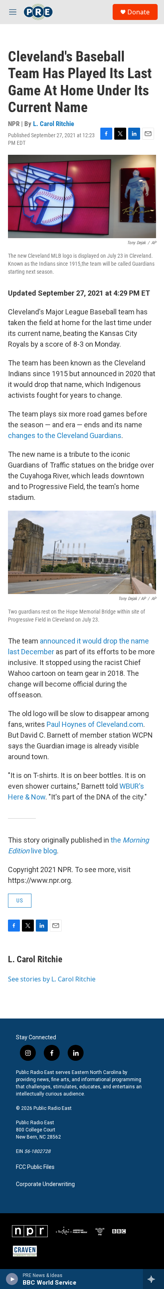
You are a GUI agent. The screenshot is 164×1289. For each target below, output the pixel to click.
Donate (138, 12)
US (19, 900)
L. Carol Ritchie (53, 124)
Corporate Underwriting (45, 1184)
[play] (12, 1279)
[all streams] (153, 1279)
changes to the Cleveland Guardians (64, 435)
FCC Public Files (35, 1167)
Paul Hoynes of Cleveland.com (94, 724)
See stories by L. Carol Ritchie (52, 979)
